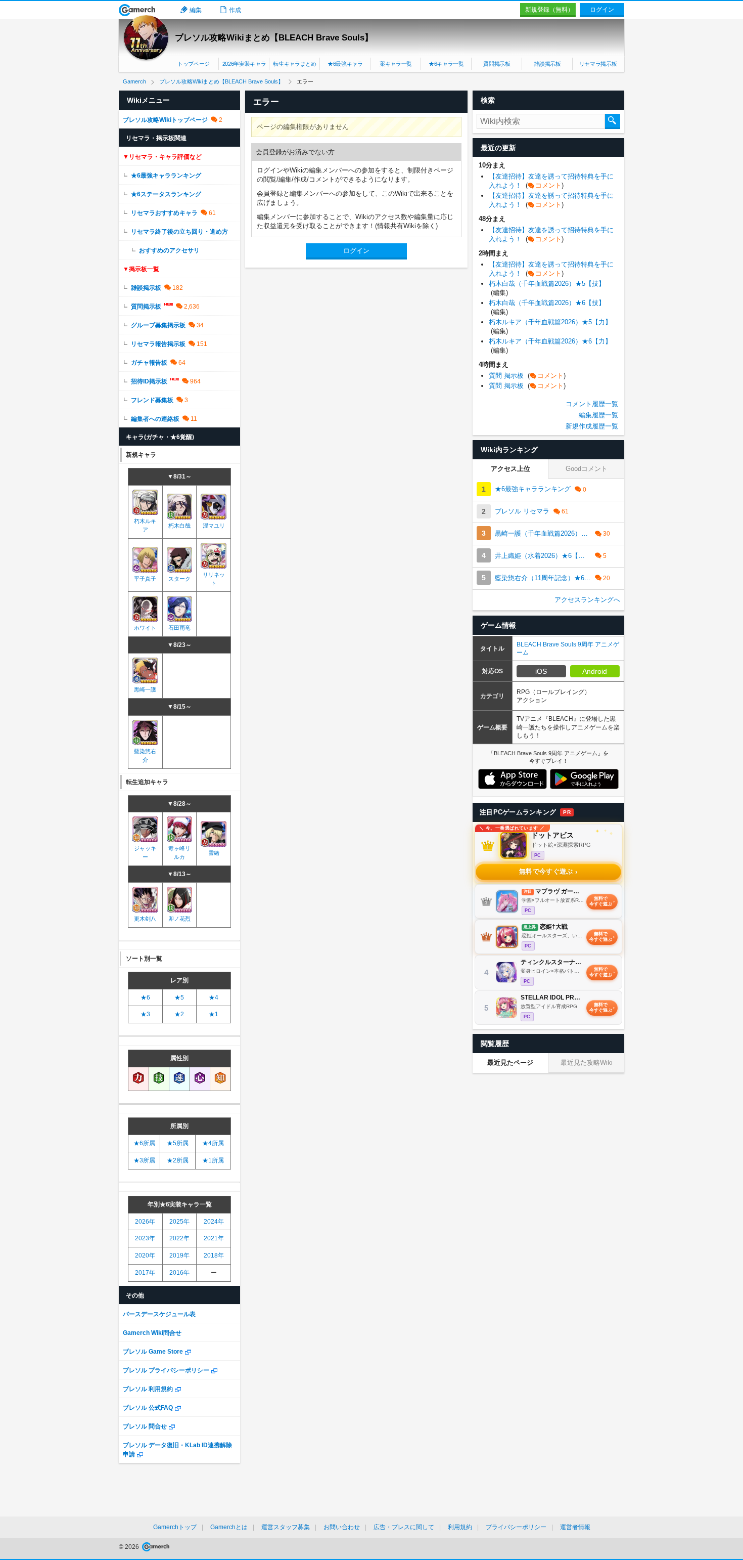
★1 (213, 1014)
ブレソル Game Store (153, 1351)
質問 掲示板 (527, 375)
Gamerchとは (229, 1527)
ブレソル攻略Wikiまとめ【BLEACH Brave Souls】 (274, 37)
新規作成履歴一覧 (592, 426)
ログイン (602, 9)
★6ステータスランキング (166, 194)
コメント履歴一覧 (592, 404)
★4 (213, 997)
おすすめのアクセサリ (169, 250)
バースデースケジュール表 (159, 1314)
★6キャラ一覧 (446, 64)
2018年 (214, 1255)
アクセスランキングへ (587, 599)
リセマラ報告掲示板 (158, 344)
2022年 (179, 1238)
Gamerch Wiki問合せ (152, 1332)
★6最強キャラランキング (166, 175)
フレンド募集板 (152, 400)
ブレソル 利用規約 (148, 1389)
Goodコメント (587, 468)
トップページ (193, 64)
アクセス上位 (510, 468)
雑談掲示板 (547, 64)
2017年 (145, 1272)
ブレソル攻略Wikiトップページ (165, 119)
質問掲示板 (496, 64)
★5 (179, 997)
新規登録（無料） (549, 9)
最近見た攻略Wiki (587, 1062)
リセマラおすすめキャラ (164, 212)
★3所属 (144, 1160)
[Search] (612, 121)
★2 (179, 1014)
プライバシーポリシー (516, 1527)
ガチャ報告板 (149, 362)
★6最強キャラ (345, 64)
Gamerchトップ (175, 1527)
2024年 (214, 1221)
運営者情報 (575, 1527)
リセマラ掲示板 (598, 64)
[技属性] (159, 1078)
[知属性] (220, 1078)
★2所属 (178, 1160)
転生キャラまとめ (294, 64)
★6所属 (144, 1143)
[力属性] (138, 1078)
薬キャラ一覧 (396, 64)
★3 (145, 1014)
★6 (145, 997)
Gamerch (137, 10)
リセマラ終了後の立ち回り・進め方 (179, 231)
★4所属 (213, 1143)
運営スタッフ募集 (285, 1527)
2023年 (145, 1238)
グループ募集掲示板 (158, 325)
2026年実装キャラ (244, 64)
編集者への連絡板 (155, 418)
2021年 (214, 1238)
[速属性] (179, 1078)
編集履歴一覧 (598, 415)
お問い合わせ (341, 1527)
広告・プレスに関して (404, 1527)
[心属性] (200, 1078)
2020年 (145, 1255)
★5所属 (178, 1143)
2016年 (179, 1272)
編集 (196, 10)
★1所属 (213, 1160)
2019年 (179, 1255)
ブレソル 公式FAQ (148, 1407)
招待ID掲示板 (149, 381)
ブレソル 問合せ (145, 1426)
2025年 (179, 1221)
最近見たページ (510, 1062)
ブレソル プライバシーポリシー (166, 1370)
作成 (235, 10)
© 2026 (130, 1546)
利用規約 (460, 1527)
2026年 (145, 1221)
